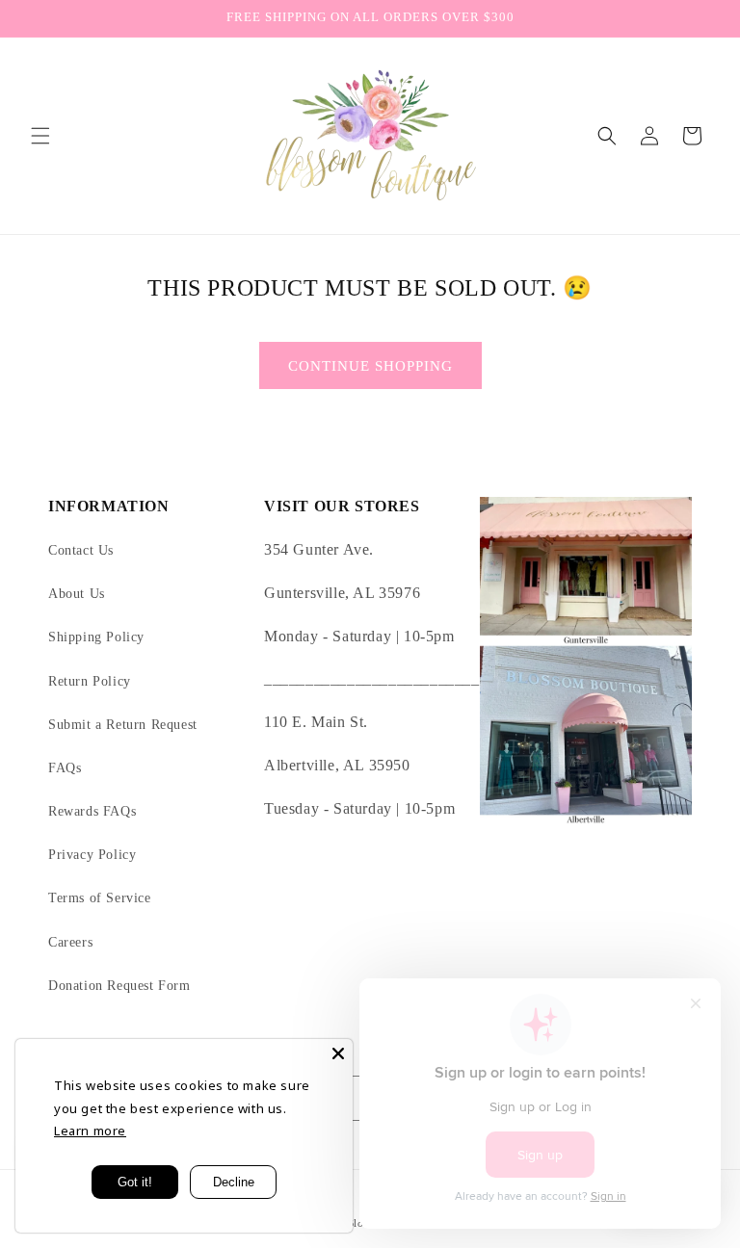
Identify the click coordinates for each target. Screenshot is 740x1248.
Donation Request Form (119, 985)
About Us (76, 593)
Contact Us (81, 550)
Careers (70, 942)
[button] (40, 136)
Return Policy (89, 681)
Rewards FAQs (92, 811)
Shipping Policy (96, 637)
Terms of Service (99, 898)
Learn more (90, 1130)
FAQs (64, 768)
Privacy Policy (92, 854)
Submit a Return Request (123, 724)
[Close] (338, 1053)
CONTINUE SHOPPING (370, 366)
